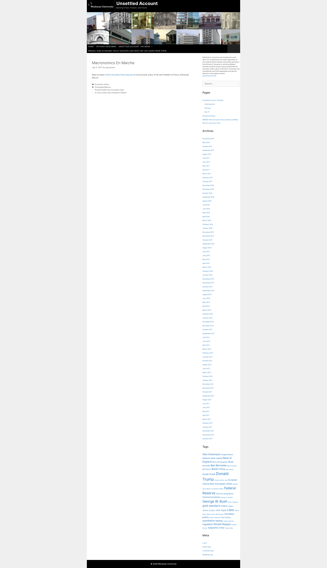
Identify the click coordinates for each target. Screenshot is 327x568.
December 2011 (208, 384)
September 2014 (208, 290)
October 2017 (207, 146)
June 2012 (206, 368)
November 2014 (208, 283)
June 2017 (206, 162)
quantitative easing (212, 520)
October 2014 (207, 287)
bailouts (206, 458)
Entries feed (206, 547)
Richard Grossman (106, 46)
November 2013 (208, 326)
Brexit (215, 469)
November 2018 (208, 139)
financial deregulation (224, 494)
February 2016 (207, 224)
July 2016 (205, 205)
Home (91, 46)
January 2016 (207, 228)
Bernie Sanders (232, 466)
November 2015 (208, 236)
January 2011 (207, 427)
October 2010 (207, 439)
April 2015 (206, 263)
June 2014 (206, 298)
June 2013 (206, 341)
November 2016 (208, 189)
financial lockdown (211, 497)
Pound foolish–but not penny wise (109, 90)
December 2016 (208, 185)
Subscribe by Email (209, 76)
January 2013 (207, 357)
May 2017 (206, 166)
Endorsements (210, 104)
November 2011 (208, 388)
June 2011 (206, 407)
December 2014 (208, 279)
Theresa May (229, 528)
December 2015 (208, 232)
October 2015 (207, 240)
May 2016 (206, 213)
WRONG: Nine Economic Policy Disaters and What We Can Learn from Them (127, 51)
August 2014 (207, 294)
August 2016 (206, 201)
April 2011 (205, 415)
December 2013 (208, 322)
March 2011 (206, 419)
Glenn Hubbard (233, 502)
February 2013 (207, 353)
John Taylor (221, 510)
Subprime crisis (216, 527)
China (222, 469)
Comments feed (208, 551)
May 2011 (205, 411)
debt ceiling (229, 469)
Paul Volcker (226, 517)
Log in (204, 543)
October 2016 (207, 193)
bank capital (216, 458)
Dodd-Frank (208, 474)
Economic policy (102, 84)
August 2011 (206, 400)
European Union (223, 483)
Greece (224, 506)
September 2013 (208, 333)
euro (226, 480)
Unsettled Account (137, 3)
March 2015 (206, 267)
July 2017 (205, 158)
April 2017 (206, 170)
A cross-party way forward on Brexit (110, 92)
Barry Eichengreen (220, 462)
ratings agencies (228, 521)
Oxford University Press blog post (119, 75)
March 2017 (206, 174)
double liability (219, 480)
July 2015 (205, 252)
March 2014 (206, 310)
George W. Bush (214, 501)
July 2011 (205, 404)
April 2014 (206, 306)
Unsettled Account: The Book (134, 46)
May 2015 (206, 259)
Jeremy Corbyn (208, 510)
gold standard (211, 505)
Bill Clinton (206, 469)
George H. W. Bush (227, 497)
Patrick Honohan (214, 517)
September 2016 (208, 197)
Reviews (208, 108)
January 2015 (207, 275)
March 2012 (206, 372)
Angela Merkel (227, 455)
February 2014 (207, 314)
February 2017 (207, 178)
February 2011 (207, 423)
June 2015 (206, 255)
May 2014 (206, 302)
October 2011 (207, 392)
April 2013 (206, 345)
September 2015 (208, 244)
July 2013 (206, 337)
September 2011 (208, 396)
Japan (230, 506)
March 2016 (206, 220)
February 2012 (207, 376)
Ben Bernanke (218, 465)
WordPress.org (207, 555)
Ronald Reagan (222, 524)
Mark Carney (211, 514)
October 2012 (207, 361)
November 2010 (208, 435)
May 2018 (206, 142)
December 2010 (208, 431)
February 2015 (207, 271)
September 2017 (208, 150)
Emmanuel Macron (103, 87)
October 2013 (207, 329)
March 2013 (206, 349)
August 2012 (206, 365)
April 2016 (206, 216)
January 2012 (207, 380)
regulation (207, 524)
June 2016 (206, 209)
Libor (230, 510)
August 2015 (206, 248)
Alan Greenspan (211, 454)
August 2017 (206, 154)
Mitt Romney (220, 514)
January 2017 (207, 181)
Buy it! (207, 112)
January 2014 (207, 318)
